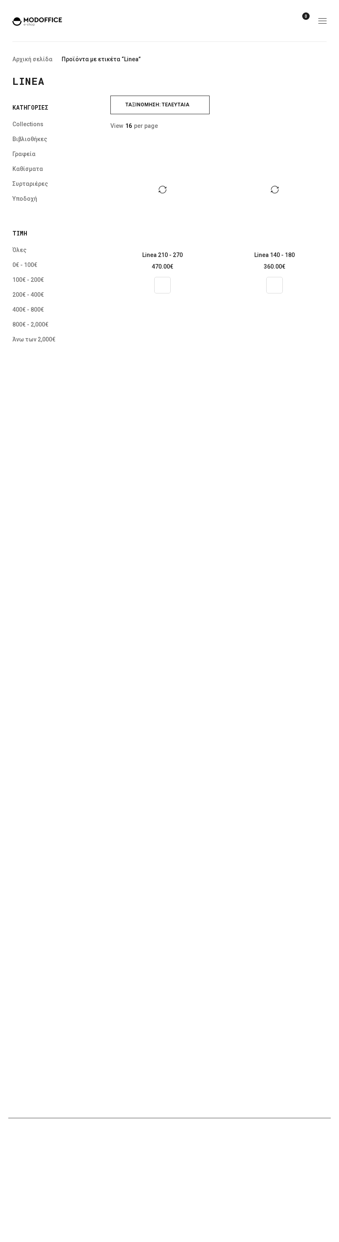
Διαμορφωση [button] (162, 285)
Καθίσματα (27, 169)
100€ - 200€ (28, 279)
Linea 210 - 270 (162, 255)
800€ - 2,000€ (30, 324)
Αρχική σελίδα (32, 59)
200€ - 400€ (28, 294)
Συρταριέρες (30, 183)
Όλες (19, 250)
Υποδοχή (24, 198)
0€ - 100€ (24, 265)
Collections (27, 124)
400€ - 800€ (28, 309)
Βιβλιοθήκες (29, 139)
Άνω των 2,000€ (33, 339)
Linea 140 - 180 (274, 255)
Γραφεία (24, 154)
